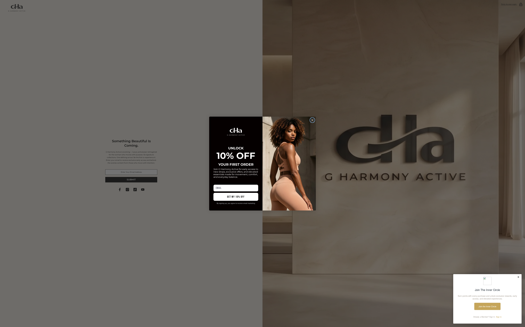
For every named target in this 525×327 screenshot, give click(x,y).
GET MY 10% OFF (236, 196)
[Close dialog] (312, 120)
